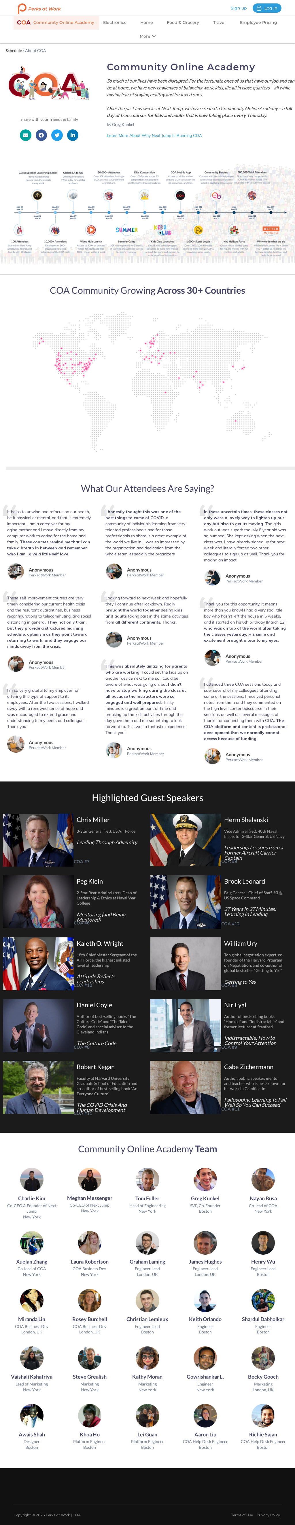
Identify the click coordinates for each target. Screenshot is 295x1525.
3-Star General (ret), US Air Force (106, 831)
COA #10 (83, 985)
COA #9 (229, 861)
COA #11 (83, 1113)
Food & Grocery (183, 22)
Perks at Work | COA (63, 1515)
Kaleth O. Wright (100, 943)
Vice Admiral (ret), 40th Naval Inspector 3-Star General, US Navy (254, 834)
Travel (219, 22)
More (146, 36)
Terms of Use (242, 1515)
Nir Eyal (235, 1005)
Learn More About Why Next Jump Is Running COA (154, 135)
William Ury (240, 943)
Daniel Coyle (94, 1005)
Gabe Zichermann (248, 1067)
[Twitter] (57, 135)
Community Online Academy (55, 22)
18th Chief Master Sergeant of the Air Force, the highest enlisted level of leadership (107, 960)
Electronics (114, 22)
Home (146, 22)
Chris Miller (93, 819)
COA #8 (229, 985)
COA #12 (230, 923)
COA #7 (82, 861)
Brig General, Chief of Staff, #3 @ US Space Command (253, 895)
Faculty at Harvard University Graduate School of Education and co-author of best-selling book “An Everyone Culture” (107, 1086)
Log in (270, 8)
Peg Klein (90, 881)
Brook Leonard (244, 881)
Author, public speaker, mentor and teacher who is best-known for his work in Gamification (255, 1083)
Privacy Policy (268, 1515)
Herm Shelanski (246, 819)
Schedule (14, 50)
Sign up (239, 8)
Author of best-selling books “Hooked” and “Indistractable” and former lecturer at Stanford (254, 1021)
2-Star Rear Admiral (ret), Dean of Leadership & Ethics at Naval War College (107, 897)
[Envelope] (25, 135)
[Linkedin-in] (73, 135)
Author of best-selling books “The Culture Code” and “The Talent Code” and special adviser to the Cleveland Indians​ (106, 1024)
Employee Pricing (258, 22)
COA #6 (82, 923)
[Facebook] (41, 135)
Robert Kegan (96, 1067)
